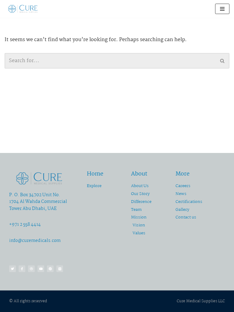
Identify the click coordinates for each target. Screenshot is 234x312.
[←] (23, 8)
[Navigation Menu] (222, 9)
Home (95, 174)
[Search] (222, 61)
